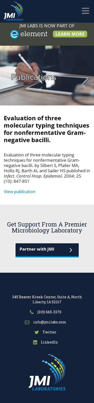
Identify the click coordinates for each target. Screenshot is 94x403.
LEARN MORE (70, 34)
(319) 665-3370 (49, 312)
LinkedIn (49, 342)
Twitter (49, 332)
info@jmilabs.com (49, 322)
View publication (19, 191)
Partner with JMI (37, 249)
